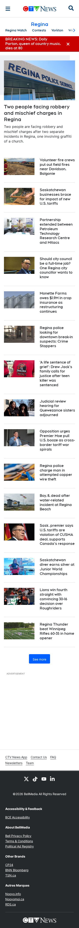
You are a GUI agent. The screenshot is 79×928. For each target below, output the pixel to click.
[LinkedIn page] (52, 778)
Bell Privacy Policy (18, 836)
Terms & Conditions (19, 841)
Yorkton (57, 30)
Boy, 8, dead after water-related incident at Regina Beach (56, 502)
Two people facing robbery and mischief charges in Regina (36, 113)
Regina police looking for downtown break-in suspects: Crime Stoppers (56, 337)
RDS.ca (10, 904)
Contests (39, 30)
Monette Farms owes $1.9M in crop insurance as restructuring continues (56, 302)
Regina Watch (16, 30)
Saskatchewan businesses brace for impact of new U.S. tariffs (55, 197)
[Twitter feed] (26, 778)
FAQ (53, 757)
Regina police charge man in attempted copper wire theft (56, 472)
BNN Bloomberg (17, 870)
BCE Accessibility (17, 817)
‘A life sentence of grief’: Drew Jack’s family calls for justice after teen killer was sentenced (56, 373)
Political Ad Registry (19, 846)
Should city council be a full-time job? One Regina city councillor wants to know (56, 268)
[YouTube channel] (44, 778)
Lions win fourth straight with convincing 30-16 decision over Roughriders (53, 599)
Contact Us (39, 757)
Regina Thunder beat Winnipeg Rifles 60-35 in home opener (57, 631)
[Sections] (8, 8)
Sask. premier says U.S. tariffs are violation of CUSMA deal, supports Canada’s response (57, 534)
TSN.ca (10, 875)
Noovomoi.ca (14, 899)
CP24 (9, 865)
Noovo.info (13, 894)
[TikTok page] (35, 778)
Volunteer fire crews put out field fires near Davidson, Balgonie (57, 167)
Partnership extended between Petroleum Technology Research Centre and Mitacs (56, 231)
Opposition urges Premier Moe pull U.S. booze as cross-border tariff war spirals (57, 440)
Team (30, 763)
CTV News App (16, 757)
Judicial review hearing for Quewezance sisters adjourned (57, 408)
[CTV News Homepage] (39, 8)
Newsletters (13, 763)
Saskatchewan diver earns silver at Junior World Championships (57, 567)
